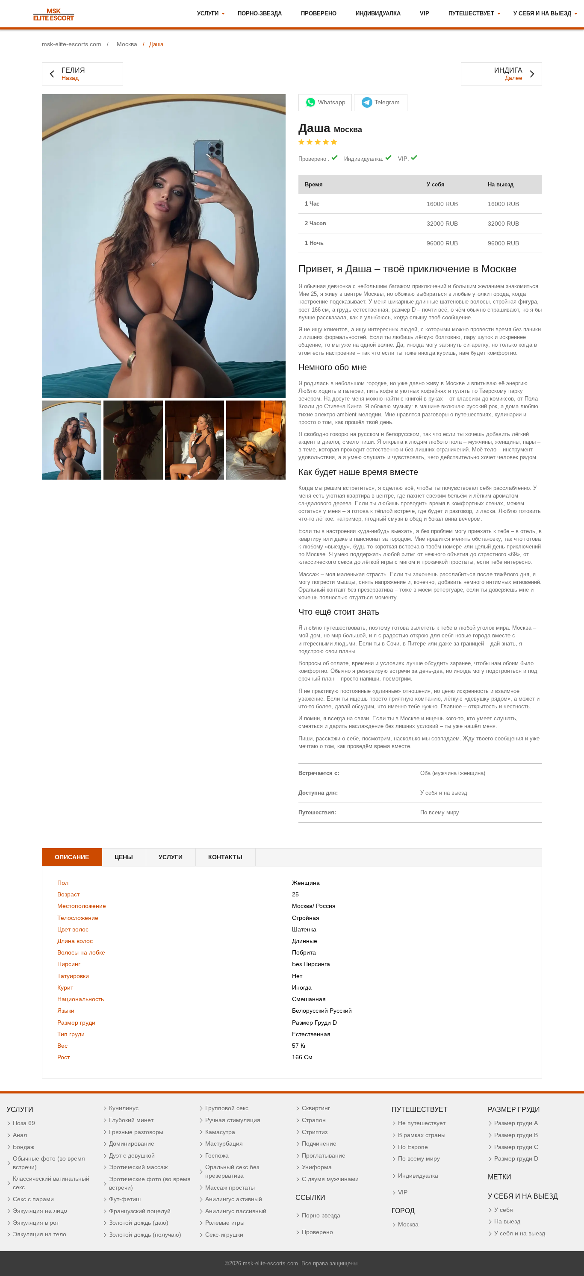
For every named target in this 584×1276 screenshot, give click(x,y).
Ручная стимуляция (232, 1120)
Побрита (304, 952)
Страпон (314, 1120)
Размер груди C (516, 1146)
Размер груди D (314, 1022)
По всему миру (419, 1158)
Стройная (305, 917)
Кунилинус (124, 1108)
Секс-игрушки (224, 1234)
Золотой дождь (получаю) (145, 1234)
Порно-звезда (260, 13)
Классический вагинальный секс (51, 1183)
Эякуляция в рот (36, 1222)
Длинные (304, 940)
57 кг (299, 1045)
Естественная (311, 1034)
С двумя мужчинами (330, 1179)
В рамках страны (421, 1135)
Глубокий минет (131, 1120)
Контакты (225, 857)
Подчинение (319, 1143)
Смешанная (309, 999)
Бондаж (23, 1146)
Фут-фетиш (125, 1199)
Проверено (318, 13)
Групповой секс (226, 1108)
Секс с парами (33, 1199)
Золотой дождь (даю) (138, 1222)
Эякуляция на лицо (40, 1210)
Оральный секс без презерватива (232, 1171)
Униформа (317, 1167)
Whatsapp (331, 102)
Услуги (171, 857)
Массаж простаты (230, 1187)
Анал (20, 1135)
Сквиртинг (316, 1108)
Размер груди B (516, 1135)
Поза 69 (24, 1123)
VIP (424, 13)
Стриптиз (314, 1132)
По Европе (413, 1146)
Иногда (302, 987)
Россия (326, 905)
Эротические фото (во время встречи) (150, 1183)
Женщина (306, 882)
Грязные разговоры (136, 1132)
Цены (124, 857)
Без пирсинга (311, 964)
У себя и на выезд (519, 1233)
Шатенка (304, 929)
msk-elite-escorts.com (71, 44)
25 (295, 894)
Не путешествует (421, 1123)
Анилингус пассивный (235, 1211)
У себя (503, 1209)
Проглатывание (323, 1155)
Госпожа (217, 1155)
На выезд (507, 1221)
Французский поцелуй (140, 1211)
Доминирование (131, 1143)
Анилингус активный (233, 1199)
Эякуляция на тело (39, 1234)
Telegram (387, 102)
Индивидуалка (378, 13)
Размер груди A (516, 1123)
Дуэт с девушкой (132, 1155)
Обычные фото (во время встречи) (49, 1162)
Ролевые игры (225, 1222)
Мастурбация (224, 1143)
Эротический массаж (138, 1167)
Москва (127, 44)
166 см (302, 1057)
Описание (72, 857)
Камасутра (220, 1132)
